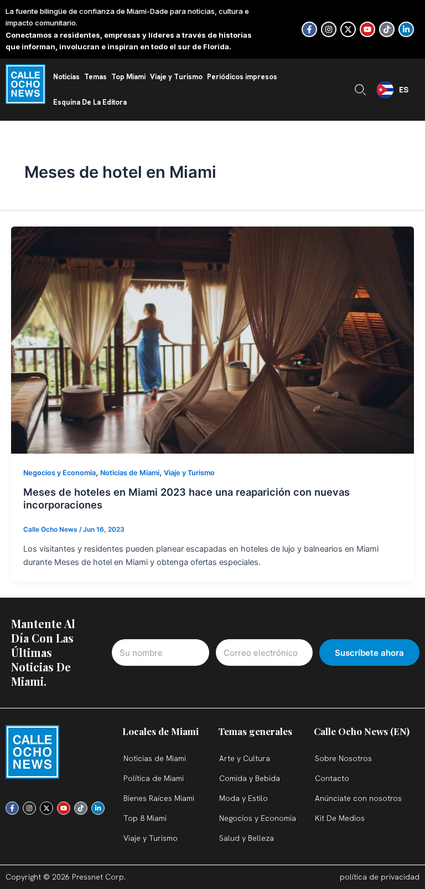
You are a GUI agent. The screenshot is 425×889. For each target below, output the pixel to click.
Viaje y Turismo (176, 76)
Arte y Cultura (244, 758)
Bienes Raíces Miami (158, 798)
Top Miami (128, 76)
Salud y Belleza (246, 838)
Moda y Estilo (243, 798)
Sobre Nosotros (343, 758)
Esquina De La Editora (90, 102)
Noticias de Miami (129, 473)
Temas (95, 76)
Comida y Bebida (249, 778)
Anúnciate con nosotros (358, 798)
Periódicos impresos (242, 76)
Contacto (332, 778)
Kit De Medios (340, 818)
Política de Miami (153, 778)
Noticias (66, 76)
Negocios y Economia (59, 473)
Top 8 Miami (145, 818)
